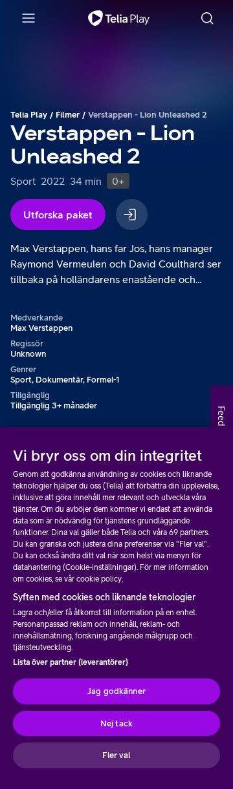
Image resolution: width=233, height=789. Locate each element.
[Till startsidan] (119, 18)
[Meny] (28, 18)
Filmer (68, 115)
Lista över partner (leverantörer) (70, 662)
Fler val (116, 755)
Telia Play (28, 115)
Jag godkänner (116, 691)
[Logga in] (132, 214)
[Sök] (207, 18)
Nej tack (116, 723)
